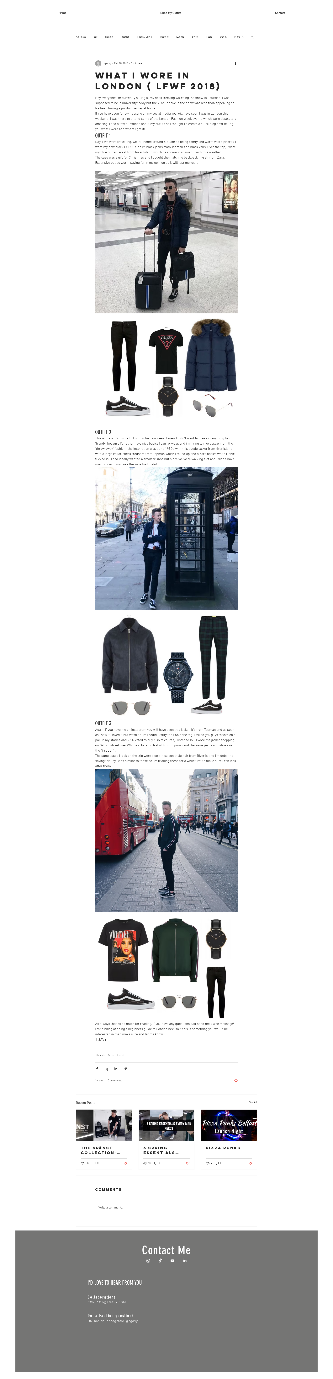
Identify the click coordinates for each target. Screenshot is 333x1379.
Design (109, 37)
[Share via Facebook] (97, 1069)
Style (195, 37)
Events (180, 37)
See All (253, 1102)
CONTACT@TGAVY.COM (107, 1303)
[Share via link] (125, 1069)
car (96, 37)
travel (223, 37)
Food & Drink (144, 37)
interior (125, 37)
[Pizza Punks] (229, 1125)
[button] (252, 37)
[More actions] (235, 63)
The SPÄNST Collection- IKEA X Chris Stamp (99, 1150)
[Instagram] (148, 1260)
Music (208, 37)
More (237, 37)
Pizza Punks (223, 1147)
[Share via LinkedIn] (116, 1069)
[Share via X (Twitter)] (106, 1069)
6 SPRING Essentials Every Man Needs (159, 1150)
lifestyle (164, 37)
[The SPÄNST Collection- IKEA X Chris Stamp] (104, 1125)
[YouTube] (172, 1260)
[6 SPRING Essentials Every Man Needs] (166, 1125)
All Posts (81, 37)
